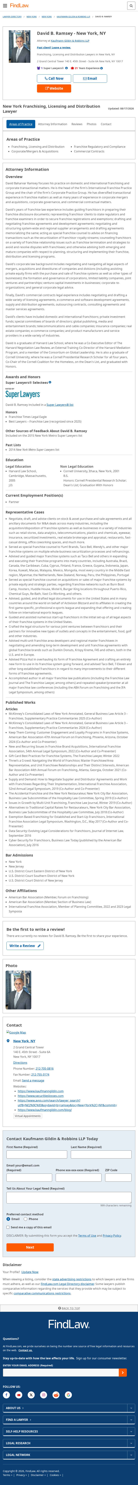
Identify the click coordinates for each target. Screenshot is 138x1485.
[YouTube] (18, 1394)
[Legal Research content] (131, 1443)
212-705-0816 (45, 1069)
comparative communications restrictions (42, 1293)
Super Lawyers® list (60, 405)
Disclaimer (37, 1475)
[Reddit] (55, 1394)
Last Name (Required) (86, 1147)
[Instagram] (43, 1394)
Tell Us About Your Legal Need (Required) (35, 1188)
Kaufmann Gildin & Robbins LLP (73, 16)
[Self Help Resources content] (131, 1431)
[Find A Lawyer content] (131, 1420)
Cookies (55, 1475)
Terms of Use (87, 1236)
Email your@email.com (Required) (23, 1167)
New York (32, 16)
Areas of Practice (20, 124)
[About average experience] (101, 68)
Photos (91, 124)
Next (30, 1247)
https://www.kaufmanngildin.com (41, 1091)
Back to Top (71, 1308)
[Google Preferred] (68, 1394)
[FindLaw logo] (21, 5)
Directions (20, 1063)
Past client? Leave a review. (54, 47)
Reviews (77, 124)
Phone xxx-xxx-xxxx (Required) (77, 1170)
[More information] (50, 382)
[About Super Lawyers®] (66, 68)
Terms (7, 1475)
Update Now (29, 1272)
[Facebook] (6, 1394)
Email (16, 1219)
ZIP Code (111, 1170)
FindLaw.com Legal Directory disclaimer (67, 1284)
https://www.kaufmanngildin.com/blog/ (45, 1110)
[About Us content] (131, 1408)
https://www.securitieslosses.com (41, 1096)
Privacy (21, 1475)
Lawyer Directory (12, 16)
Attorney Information (52, 124)
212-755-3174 (40, 1075)
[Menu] (5, 5)
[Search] (131, 6)
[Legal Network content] (131, 1455)
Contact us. (26, 1350)
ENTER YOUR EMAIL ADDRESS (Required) (28, 1365)
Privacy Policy (112, 1236)
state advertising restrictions (71, 1279)
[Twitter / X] (31, 1394)
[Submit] (123, 1372)
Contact (106, 124)
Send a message (33, 1080)
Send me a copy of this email (31, 1227)
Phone (33, 1219)
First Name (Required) (22, 1147)
